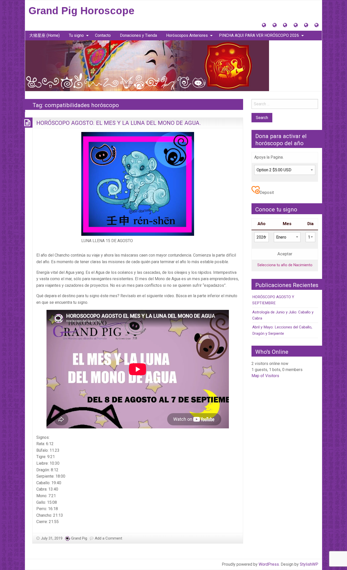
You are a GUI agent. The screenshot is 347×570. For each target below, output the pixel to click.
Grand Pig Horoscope (81, 10)
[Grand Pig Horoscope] (147, 65)
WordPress (269, 564)
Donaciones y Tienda (138, 35)
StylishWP (309, 564)
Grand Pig (79, 538)
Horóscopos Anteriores (187, 35)
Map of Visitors (265, 375)
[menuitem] (44, 35)
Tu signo (76, 35)
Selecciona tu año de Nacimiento (284, 265)
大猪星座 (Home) (44, 35)
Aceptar (284, 254)
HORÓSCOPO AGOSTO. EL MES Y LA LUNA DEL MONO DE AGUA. (118, 123)
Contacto (103, 35)
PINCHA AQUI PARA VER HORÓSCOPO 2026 (259, 35)
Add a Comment (108, 538)
